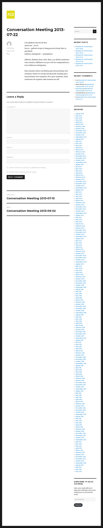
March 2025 (79, 150)
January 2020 (80, 279)
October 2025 (80, 135)
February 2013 (80, 452)
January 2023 (80, 205)
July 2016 (78, 368)
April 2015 (79, 399)
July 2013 (78, 442)
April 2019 (79, 298)
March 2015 (79, 402)
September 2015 (81, 389)
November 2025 (81, 133)
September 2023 (81, 188)
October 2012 (80, 461)
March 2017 (79, 351)
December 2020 (81, 255)
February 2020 (80, 277)
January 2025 (80, 154)
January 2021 (80, 253)
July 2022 (79, 217)
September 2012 (81, 463)
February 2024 (80, 177)
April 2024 (79, 173)
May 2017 (79, 346)
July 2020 (79, 266)
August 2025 (80, 139)
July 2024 (79, 167)
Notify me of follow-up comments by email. (27, 167)
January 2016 (80, 380)
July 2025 (79, 141)
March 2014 (79, 427)
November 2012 (81, 459)
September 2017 (81, 338)
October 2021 (80, 234)
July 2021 (78, 241)
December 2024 (81, 156)
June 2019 (79, 294)
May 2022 (79, 222)
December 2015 (81, 382)
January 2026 (80, 128)
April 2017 (79, 349)
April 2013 (79, 448)
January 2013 (80, 454)
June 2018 (79, 319)
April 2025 (79, 147)
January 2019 (80, 304)
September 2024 (81, 162)
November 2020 (81, 258)
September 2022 (81, 213)
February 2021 (80, 251)
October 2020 (80, 260)
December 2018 (81, 306)
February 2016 (80, 378)
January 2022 (80, 228)
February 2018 (80, 327)
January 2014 (80, 431)
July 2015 (78, 393)
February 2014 (80, 429)
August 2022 (80, 215)
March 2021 (79, 249)
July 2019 (78, 291)
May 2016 (79, 372)
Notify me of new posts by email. (23, 172)
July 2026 (79, 116)
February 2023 (80, 203)
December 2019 (81, 281)
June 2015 (79, 395)
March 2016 (79, 376)
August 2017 (79, 340)
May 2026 (79, 120)
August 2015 (79, 391)
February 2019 (80, 302)
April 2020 (79, 272)
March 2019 (79, 300)
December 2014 (81, 408)
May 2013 (79, 446)
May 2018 (79, 321)
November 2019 (81, 283)
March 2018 (79, 325)
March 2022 (79, 224)
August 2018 (79, 315)
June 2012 (79, 469)
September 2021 (81, 236)
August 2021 (80, 239)
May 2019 (79, 296)
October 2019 (80, 285)
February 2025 (80, 152)
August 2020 (80, 264)
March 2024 (79, 175)
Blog (8, 54)
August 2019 (79, 289)
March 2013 (79, 450)
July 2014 (78, 418)
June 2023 (79, 194)
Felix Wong (10, 48)
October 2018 (80, 310)
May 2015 (79, 397)
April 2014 (79, 425)
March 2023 (79, 200)
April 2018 (79, 323)
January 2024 (80, 179)
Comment (11, 107)
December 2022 (81, 207)
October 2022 (80, 211)
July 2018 (78, 317)
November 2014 (81, 410)
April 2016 (79, 374)
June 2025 (79, 143)
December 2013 (81, 433)
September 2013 (81, 440)
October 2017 (80, 336)
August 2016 (79, 366)
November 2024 (81, 158)
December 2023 (81, 181)
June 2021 (79, 243)
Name (9, 137)
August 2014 (79, 416)
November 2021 (81, 232)
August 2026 (80, 114)
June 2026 (79, 118)
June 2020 (79, 268)
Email (9, 147)
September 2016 (81, 363)
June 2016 (79, 370)
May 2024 (79, 171)
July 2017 (78, 342)
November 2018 (81, 308)
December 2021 (81, 230)
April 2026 (79, 122)
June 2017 (79, 344)
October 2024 (80, 160)
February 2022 (80, 226)
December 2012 (81, 457)
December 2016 (81, 357)
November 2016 (81, 359)
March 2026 (79, 124)
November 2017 (80, 334)
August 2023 (80, 190)
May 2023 (79, 196)
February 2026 (80, 126)
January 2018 (80, 330)
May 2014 (79, 423)
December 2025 (81, 131)
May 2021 (79, 245)
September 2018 (81, 313)
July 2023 (79, 192)
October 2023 (80, 186)
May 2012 (79, 471)
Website (10, 157)
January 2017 (80, 355)
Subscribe (78, 505)
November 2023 (81, 183)
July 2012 (78, 467)
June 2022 (79, 219)
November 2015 (81, 385)
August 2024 (80, 164)
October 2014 (80, 412)
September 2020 (81, 262)
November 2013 (81, 435)
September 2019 (81, 287)
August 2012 (79, 465)
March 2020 (79, 274)
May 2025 (79, 145)
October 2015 (80, 387)
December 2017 (81, 332)
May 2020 (79, 270)
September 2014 (81, 414)
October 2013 (80, 437)
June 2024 (79, 169)
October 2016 (80, 361)
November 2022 (81, 209)
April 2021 (79, 247)
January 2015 (80, 406)
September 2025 (81, 137)
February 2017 (80, 353)
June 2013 (79, 444)
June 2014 (79, 421)
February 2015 (80, 404)
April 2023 (79, 198)
